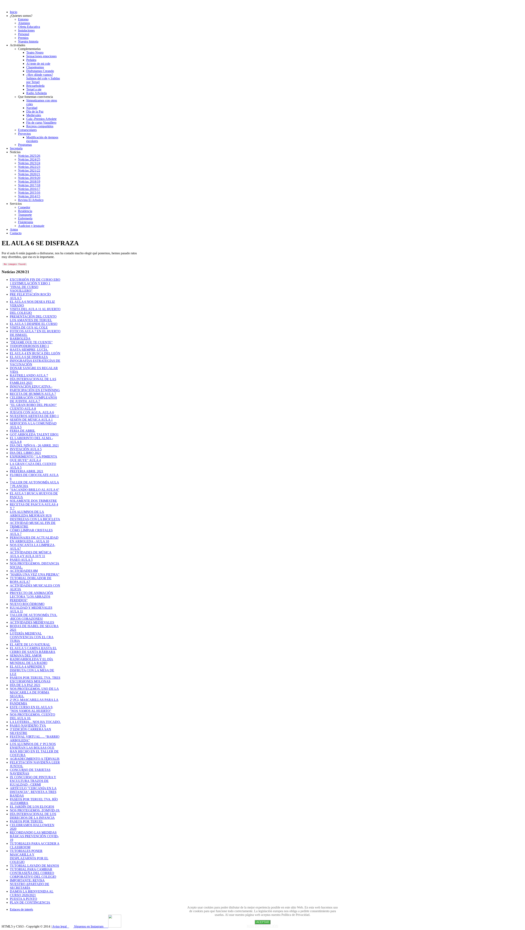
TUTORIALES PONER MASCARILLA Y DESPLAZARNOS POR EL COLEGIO (29, 856)
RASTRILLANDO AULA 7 (29, 375)
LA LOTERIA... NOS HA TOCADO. (35, 722)
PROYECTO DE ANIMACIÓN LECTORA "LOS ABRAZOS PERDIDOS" (31, 596)
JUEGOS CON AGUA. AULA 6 (32, 412)
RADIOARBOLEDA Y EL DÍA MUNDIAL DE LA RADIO (31, 661)
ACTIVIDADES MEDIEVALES (32, 622)
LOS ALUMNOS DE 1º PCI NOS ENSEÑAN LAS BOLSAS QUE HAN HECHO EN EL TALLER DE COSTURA (34, 749)
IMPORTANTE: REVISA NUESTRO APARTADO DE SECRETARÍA (29, 884)
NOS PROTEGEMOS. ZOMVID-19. (35, 810)
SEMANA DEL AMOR (26, 655)
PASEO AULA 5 (21, 559)
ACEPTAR (262, 922)
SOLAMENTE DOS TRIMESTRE (33, 500)
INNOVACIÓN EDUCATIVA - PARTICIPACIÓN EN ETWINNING (35, 388)
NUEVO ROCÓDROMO (27, 604)
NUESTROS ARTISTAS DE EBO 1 (34, 416)
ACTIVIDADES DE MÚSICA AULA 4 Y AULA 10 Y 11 (30, 554)
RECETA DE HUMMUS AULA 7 (33, 394)
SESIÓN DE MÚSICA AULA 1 (31, 419)
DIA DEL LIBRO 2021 (25, 453)
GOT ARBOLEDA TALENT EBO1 (34, 434)
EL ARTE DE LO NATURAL (30, 644)
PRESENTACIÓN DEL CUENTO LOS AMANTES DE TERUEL (33, 318)
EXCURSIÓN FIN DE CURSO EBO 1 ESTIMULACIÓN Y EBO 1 (35, 281)
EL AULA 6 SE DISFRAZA (29, 357)
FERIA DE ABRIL (22, 430)
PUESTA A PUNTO (23, 899)
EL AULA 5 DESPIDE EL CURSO (33, 324)
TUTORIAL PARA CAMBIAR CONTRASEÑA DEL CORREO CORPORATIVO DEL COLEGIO (33, 873)
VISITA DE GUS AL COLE (29, 327)
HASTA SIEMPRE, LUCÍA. (29, 349)
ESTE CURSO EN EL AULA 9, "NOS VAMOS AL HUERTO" (31, 709)
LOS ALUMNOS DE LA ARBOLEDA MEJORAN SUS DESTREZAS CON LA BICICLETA (35, 515)
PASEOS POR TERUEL (26, 821)
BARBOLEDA (20, 338)
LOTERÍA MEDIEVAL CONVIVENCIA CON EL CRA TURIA (32, 637)
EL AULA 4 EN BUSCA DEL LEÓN (35, 353)
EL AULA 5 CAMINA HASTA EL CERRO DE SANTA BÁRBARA (33, 650)
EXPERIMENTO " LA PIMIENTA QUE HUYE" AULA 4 (33, 458)
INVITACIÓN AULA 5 (26, 449)
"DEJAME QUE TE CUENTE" (31, 342)
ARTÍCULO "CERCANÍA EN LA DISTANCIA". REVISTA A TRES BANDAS (33, 791)
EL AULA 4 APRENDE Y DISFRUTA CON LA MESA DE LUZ (32, 670)
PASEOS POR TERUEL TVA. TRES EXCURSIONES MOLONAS (35, 679)
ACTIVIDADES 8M (24, 570)
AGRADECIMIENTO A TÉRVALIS (34, 758)
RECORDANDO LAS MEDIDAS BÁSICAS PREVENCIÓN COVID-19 (34, 836)
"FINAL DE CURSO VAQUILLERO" (24, 288)
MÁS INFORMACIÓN (262, 926)
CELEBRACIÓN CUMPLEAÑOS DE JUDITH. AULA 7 (33, 399)
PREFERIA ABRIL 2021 (26, 471)
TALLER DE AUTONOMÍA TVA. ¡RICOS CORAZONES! (33, 616)
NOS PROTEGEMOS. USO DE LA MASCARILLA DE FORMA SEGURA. (34, 692)
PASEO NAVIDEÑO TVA (28, 725)
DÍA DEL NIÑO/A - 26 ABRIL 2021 (34, 445)
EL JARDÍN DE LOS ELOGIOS (32, 806)
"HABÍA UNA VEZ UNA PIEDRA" (34, 574)
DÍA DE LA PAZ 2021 (25, 685)
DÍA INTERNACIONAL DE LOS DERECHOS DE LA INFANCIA (33, 815)
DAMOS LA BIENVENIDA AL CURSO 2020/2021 (32, 893)
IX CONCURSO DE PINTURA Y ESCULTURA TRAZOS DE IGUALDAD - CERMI (33, 780)
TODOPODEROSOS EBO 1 (29, 346)
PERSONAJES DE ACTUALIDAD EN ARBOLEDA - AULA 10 (34, 539)
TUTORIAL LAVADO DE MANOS (34, 865)
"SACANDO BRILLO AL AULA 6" (34, 489)
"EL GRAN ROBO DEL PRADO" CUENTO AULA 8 (33, 406)
